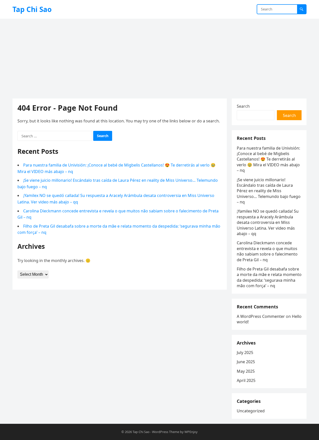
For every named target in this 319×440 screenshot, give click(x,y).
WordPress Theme (165, 432)
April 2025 (246, 380)
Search (243, 106)
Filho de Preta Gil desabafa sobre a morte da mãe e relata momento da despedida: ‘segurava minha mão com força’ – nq (269, 277)
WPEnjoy (191, 432)
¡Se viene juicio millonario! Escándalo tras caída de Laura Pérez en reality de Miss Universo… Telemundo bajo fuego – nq (269, 191)
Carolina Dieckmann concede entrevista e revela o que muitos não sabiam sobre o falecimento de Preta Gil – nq (267, 251)
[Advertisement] (159, 56)
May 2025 (246, 371)
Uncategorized (251, 411)
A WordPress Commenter (261, 316)
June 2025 (246, 361)
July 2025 (245, 352)
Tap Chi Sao (32, 9)
